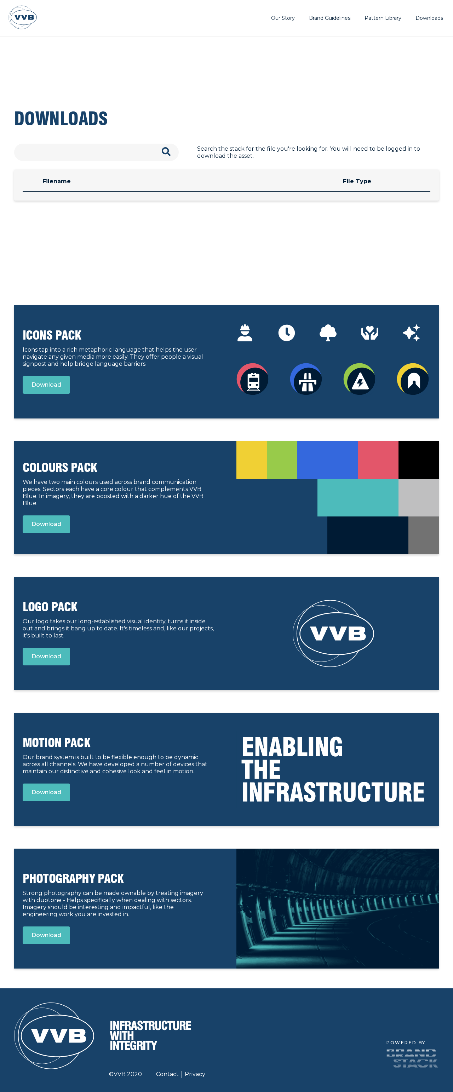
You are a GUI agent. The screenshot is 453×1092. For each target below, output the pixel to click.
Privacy (195, 1074)
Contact (167, 1074)
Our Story (283, 18)
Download (46, 384)
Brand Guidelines (329, 18)
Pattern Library (383, 18)
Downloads (429, 18)
